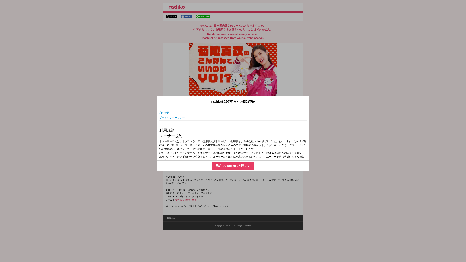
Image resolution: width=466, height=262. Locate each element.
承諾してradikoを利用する (233, 165)
